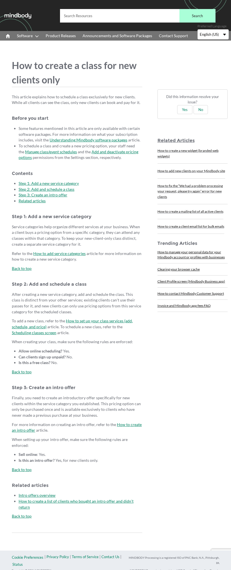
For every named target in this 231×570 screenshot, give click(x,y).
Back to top (22, 268)
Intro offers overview (37, 495)
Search (197, 16)
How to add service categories (59, 253)
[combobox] (138, 16)
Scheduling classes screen (34, 332)
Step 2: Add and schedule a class (46, 189)
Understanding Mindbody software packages (88, 139)
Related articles (32, 200)
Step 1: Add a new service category (49, 183)
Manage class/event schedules (51, 151)
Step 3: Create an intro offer (43, 194)
